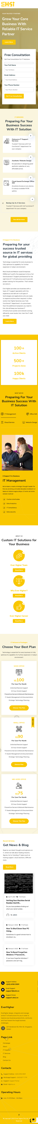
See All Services (19, 219)
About (5, 1046)
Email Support (10, 988)
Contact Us (7, 1060)
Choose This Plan (19, 708)
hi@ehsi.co (11, 1084)
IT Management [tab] (10, 414)
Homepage (6, 1043)
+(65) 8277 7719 (21, 1077)
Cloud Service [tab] (9, 422)
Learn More (9, 42)
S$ (15, 681)
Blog (4, 1057)
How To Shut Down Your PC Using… (17, 929)
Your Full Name (10, 65)
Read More (19, 570)
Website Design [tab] (31, 422)
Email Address (9, 75)
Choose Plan (19, 764)
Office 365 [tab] (33, 414)
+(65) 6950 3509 (12, 984)
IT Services (6, 1053)
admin (15, 915)
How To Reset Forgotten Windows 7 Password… (16, 953)
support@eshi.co (12, 991)
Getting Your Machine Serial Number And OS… (18, 901)
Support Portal (11, 995)
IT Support (6, 1050)
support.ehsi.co (12, 998)
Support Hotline (11, 982)
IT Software (22, 897)
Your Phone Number (11, 85)
